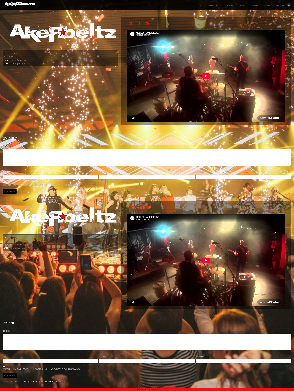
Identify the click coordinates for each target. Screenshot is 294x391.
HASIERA (201, 5)
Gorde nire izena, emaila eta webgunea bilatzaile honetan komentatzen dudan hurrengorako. (41, 185)
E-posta (103, 172)
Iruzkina (7, 147)
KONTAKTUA (280, 5)
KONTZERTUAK (228, 5)
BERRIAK (255, 5)
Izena (5, 172)
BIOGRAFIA (213, 5)
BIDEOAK (267, 5)
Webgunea (200, 172)
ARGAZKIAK (242, 5)
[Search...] (289, 5)
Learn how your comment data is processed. (49, 197)
